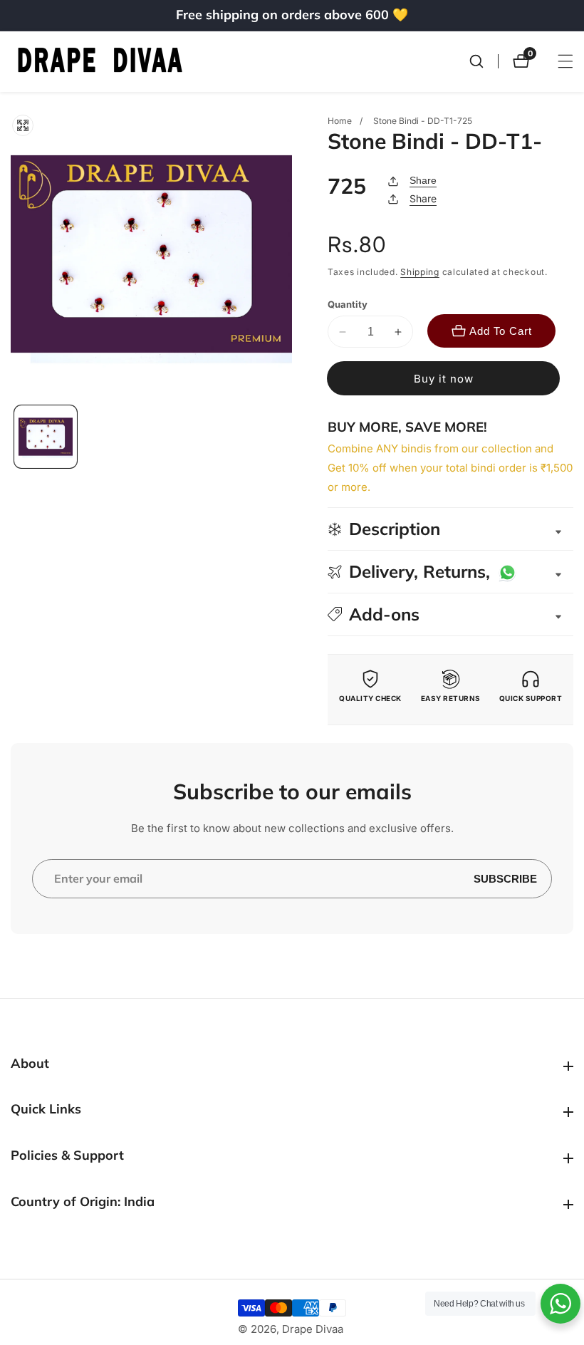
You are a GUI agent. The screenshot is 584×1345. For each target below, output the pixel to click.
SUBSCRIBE (505, 879)
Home (340, 120)
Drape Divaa (312, 1329)
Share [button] (423, 198)
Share (423, 180)
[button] (450, 614)
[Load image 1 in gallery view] (45, 436)
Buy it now (444, 378)
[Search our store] (483, 61)
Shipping (419, 271)
